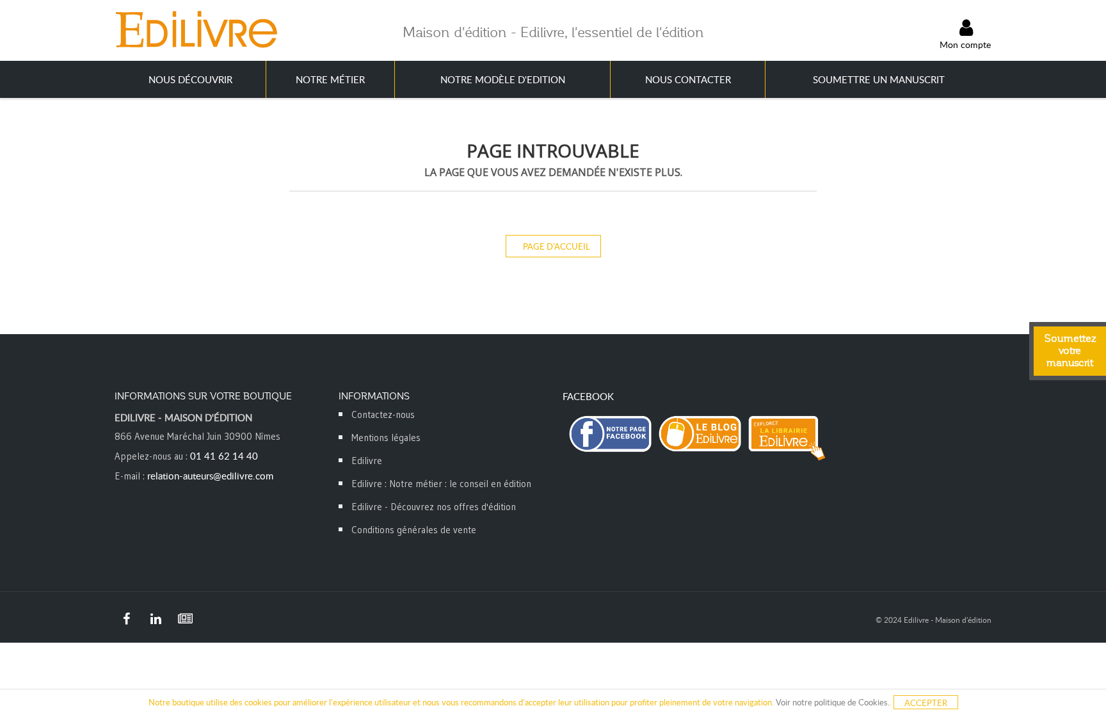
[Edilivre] (196, 29)
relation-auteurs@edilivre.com (210, 475)
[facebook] (126, 619)
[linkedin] (155, 619)
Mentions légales (386, 437)
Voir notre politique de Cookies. (833, 702)
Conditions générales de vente (413, 530)
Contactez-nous (383, 414)
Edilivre (366, 460)
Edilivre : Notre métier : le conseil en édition (441, 484)
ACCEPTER (925, 703)
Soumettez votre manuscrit (1070, 351)
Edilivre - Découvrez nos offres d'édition (433, 507)
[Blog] (184, 619)
